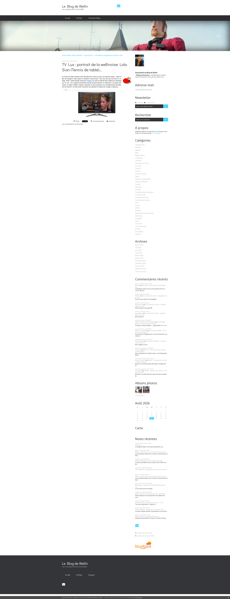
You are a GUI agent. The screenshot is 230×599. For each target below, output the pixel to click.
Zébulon (138, 234)
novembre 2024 (140, 263)
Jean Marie (138, 313)
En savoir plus (138, 597)
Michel (137, 285)
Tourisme (138, 224)
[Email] (118, 6)
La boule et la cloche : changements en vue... (151, 297)
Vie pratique (139, 231)
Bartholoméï (139, 341)
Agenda (137, 150)
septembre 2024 (140, 269)
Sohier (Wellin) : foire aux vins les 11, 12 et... (149, 503)
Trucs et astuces (140, 226)
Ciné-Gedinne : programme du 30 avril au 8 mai (151, 469)
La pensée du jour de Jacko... (144, 192)
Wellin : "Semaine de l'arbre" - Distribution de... (151, 361)
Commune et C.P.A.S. (142, 163)
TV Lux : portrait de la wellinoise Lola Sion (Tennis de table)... (94, 67)
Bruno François (140, 360)
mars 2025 (138, 253)
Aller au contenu (6, 2)
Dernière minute (140, 174)
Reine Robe (139, 305)
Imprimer (112, 121)
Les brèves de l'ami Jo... (142, 200)
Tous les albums (140, 395)
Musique (138, 210)
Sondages (138, 218)
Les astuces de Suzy (141, 197)
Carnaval (138, 160)
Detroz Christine (140, 331)
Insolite (137, 184)
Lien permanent (98, 121)
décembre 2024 (140, 261)
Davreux (138, 350)
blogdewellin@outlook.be (143, 90)
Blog (136, 153)
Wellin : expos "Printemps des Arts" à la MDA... (150, 494)
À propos (91, 575)
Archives (79, 18)
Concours (138, 166)
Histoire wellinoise (141, 182)
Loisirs (137, 205)
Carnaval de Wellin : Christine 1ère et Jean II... (150, 323)
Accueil (67, 18)
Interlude (138, 187)
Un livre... (138, 229)
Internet (138, 189)
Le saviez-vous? (140, 195)
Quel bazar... (139, 216)
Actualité (138, 147)
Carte (139, 428)
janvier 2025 (139, 258)
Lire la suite (156, 133)
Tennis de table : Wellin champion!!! (72, 55)
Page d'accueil (88, 55)
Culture (137, 171)
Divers (137, 176)
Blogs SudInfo (140, 155)
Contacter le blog (94, 18)
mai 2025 (138, 247)
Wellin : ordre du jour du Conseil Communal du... (150, 350)
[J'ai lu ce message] (228, 597)
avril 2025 (138, 250)
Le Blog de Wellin (75, 6)
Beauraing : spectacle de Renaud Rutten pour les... (150, 486)
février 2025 (139, 255)
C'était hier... (139, 158)
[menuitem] (67, 18)
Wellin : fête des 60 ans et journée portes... (149, 461)
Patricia (137, 296)
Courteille (138, 371)
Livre (136, 203)
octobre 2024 (139, 266)
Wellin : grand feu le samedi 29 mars (147, 516)
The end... (138, 445)
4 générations (140, 145)
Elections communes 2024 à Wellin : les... (150, 286)
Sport (137, 221)
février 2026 (139, 245)
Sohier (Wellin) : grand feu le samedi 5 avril (149, 510)
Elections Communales (142, 179)
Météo (137, 208)
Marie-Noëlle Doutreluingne (144, 322)
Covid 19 (138, 168)
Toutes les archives (140, 271)
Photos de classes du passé (144, 213)
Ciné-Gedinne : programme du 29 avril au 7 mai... (109, 55)
